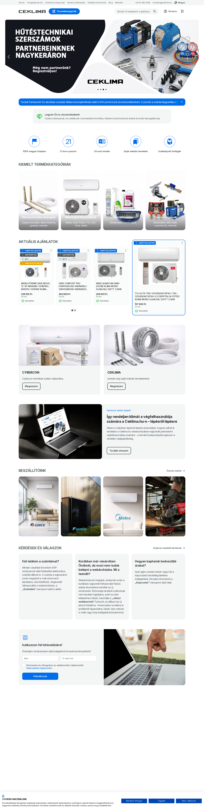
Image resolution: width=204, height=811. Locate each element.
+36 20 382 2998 (142, 2)
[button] (195, 57)
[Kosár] (182, 11)
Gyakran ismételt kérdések (167, 548)
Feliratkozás (40, 676)
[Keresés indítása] (155, 11)
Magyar (181, 2)
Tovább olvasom (118, 450)
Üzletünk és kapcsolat (55, 2)
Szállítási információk (97, 2)
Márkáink (119, 2)
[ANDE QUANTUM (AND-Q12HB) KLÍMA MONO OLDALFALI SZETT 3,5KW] (111, 265)
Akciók (22, 2)
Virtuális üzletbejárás (76, 2)
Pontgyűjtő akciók (35, 2)
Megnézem (31, 386)
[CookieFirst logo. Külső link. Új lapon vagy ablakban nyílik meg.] (3, 796)
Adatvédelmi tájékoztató (39, 668)
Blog (111, 2)
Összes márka (174, 470)
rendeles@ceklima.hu (162, 2)
